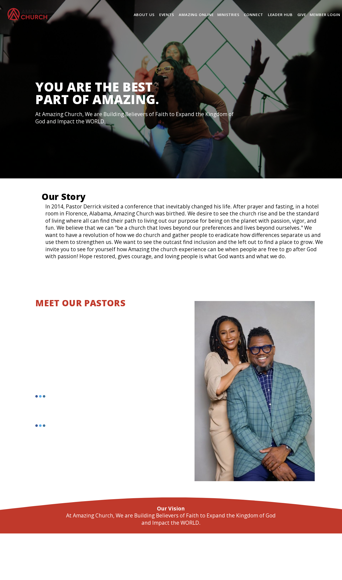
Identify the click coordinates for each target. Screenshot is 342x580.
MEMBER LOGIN (325, 14)
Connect (254, 14)
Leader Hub (281, 14)
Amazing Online (196, 14)
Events (167, 14)
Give (301, 14)
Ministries (229, 14)
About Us (145, 14)
